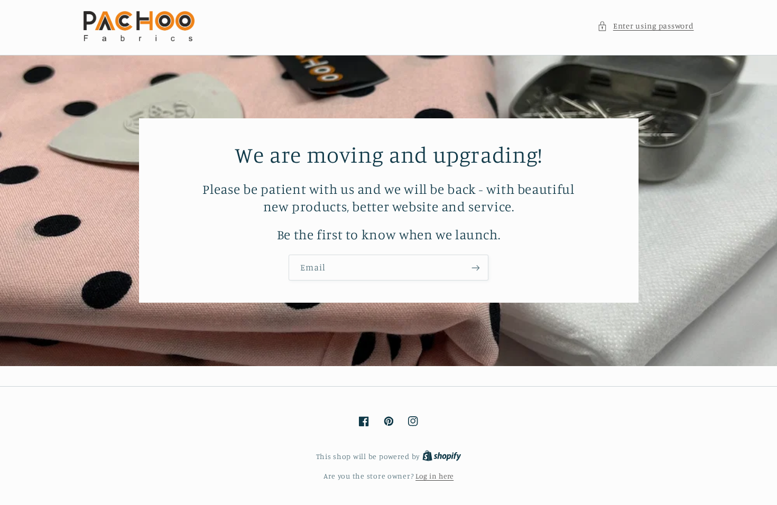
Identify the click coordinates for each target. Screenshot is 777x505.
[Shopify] (441, 456)
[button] (645, 26)
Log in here (434, 476)
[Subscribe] (476, 267)
